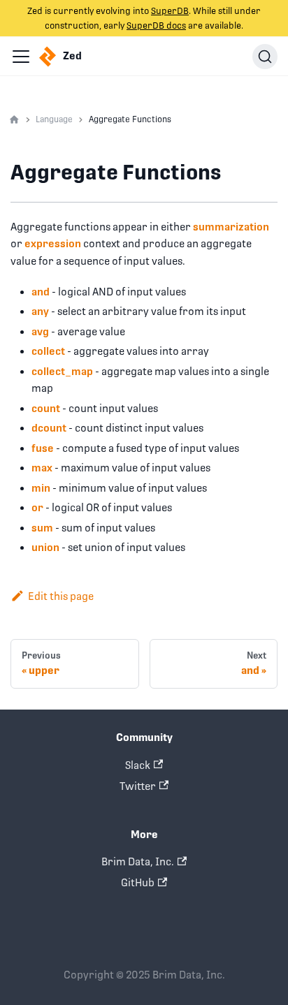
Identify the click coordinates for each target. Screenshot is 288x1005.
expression (52, 243)
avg (40, 331)
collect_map (62, 371)
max (41, 468)
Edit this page (61, 596)
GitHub (137, 882)
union (45, 547)
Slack (137, 765)
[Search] (265, 56)
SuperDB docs (156, 25)
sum (42, 528)
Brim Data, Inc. (137, 861)
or (37, 507)
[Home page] (14, 120)
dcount (48, 428)
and (40, 292)
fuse (42, 448)
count (45, 408)
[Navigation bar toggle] (20, 56)
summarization (231, 227)
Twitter (138, 786)
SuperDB (170, 11)
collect (48, 351)
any (40, 311)
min (40, 488)
